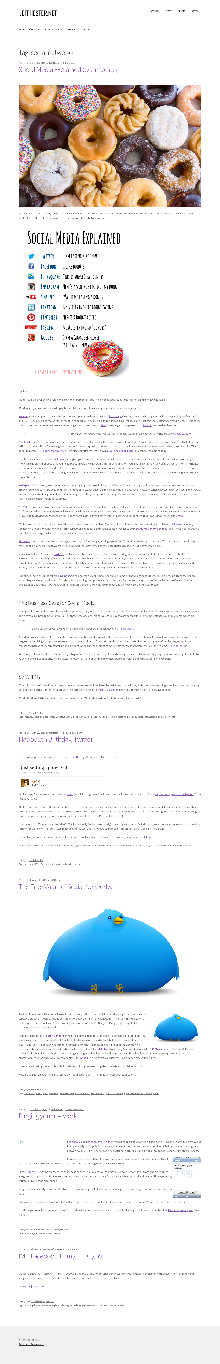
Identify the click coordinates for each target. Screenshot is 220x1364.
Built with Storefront (31, 1344)
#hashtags (115, 416)
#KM (103, 425)
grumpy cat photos (146, 528)
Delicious (108, 1189)
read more (25, 1286)
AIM (26, 1305)
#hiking (147, 425)
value (156, 1093)
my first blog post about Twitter (174, 794)
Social (71, 29)
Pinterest (194, 10)
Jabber (77, 1305)
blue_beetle (128, 628)
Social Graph (93, 716)
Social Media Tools (126, 716)
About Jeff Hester (29, 29)
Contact (86, 29)
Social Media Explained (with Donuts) (69, 69)
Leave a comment (72, 732)
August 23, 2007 (182, 433)
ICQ (67, 1305)
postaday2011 (32, 864)
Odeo (70, 794)
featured (49, 716)
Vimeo (179, 515)
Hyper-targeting (177, 645)
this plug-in (179, 1202)
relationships (82, 1093)
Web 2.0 (64, 1229)
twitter (77, 864)
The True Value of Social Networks (65, 886)
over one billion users (120, 450)
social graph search (54, 450)
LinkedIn (181, 10)
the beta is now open (180, 1210)
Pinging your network (48, 1115)
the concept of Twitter (99, 1142)
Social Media (36, 713)
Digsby (33, 1305)
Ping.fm (30, 1172)
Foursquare (64, 459)
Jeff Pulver (102, 1049)
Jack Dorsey (77, 757)
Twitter (168, 10)
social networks (166, 716)
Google (59, 716)
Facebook (154, 10)
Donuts (28, 716)
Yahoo (120, 1305)
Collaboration (53, 29)
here (148, 837)
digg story (38, 1286)
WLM (113, 1305)
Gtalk (61, 1305)
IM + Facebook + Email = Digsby (60, 1255)
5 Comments (70, 62)
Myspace (87, 1305)
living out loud (126, 637)
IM (71, 1305)
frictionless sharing (106, 446)
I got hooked (74, 1142)
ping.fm (28, 1233)
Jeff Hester (54, 62)
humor (67, 716)
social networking (147, 716)
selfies (167, 528)
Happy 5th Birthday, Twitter (56, 739)
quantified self (106, 689)
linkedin (53, 1093)
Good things (37, 1229)
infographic (79, 716)
